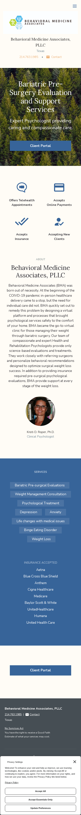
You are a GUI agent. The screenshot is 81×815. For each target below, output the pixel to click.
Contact (56, 57)
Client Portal (40, 146)
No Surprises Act (14, 728)
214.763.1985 (28, 57)
